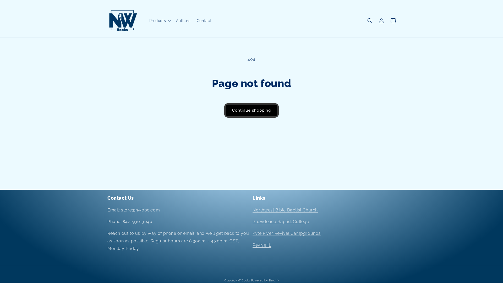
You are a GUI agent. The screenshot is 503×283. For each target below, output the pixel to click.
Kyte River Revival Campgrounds (287, 233)
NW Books (243, 280)
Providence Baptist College (281, 221)
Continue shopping (251, 110)
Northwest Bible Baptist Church (285, 210)
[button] (159, 20)
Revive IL (262, 245)
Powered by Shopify (265, 280)
